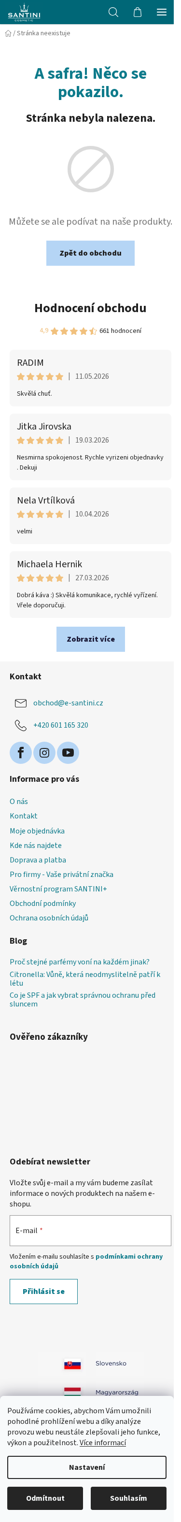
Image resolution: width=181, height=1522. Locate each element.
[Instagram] (44, 753)
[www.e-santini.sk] (120, 1363)
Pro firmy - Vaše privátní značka (61, 874)
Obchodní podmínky (43, 903)
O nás (19, 801)
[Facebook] (21, 753)
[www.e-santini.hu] (120, 1392)
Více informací (103, 1442)
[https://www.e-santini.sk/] (62, 1363)
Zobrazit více (91, 639)
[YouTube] (68, 753)
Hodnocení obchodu (90, 308)
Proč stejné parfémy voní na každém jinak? (80, 962)
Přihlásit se (44, 1291)
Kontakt (24, 816)
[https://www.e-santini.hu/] (62, 1392)
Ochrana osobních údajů (49, 918)
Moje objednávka (37, 831)
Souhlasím (128, 1498)
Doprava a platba (38, 860)
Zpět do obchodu (90, 253)
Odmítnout (45, 1498)
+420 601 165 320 (60, 724)
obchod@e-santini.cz (68, 702)
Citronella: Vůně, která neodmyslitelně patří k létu (85, 979)
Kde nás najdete (36, 845)
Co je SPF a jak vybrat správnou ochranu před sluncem (82, 999)
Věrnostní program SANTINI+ (58, 889)
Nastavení (87, 1467)
